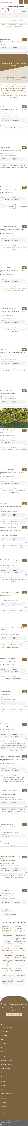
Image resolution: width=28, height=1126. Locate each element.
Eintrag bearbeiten (5, 1068)
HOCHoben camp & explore (8, 226)
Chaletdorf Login (6, 1113)
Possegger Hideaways (6, 824)
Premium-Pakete (5, 1076)
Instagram (3, 1106)
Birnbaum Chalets (5, 349)
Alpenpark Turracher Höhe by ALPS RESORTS (10, 857)
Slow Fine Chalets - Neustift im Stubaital (8, 976)
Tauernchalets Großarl (6, 390)
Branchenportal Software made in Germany (10, 1121)
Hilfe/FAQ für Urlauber (6, 1064)
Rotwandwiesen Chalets (20, 976)
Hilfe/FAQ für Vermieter (6, 1060)
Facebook (3, 1102)
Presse (2, 1039)
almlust (2, 106)
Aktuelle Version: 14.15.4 (5, 1124)
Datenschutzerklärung (6, 1093)
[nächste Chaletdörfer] (13, 910)
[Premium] (24, 923)
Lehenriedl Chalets (5, 691)
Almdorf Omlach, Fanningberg (8, 560)
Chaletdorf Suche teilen (10, 914)
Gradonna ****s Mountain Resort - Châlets (9, 791)
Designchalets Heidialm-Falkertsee (10, 756)
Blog (2, 1047)
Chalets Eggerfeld (5, 267)
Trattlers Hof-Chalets (6, 187)
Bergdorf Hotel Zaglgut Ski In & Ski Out (20, 956)
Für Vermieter (4, 1031)
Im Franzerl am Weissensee (8, 308)
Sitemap (3, 1051)
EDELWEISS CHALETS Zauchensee (10, 659)
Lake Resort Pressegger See (8, 430)
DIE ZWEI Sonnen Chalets (7, 936)
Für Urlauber (4, 1035)
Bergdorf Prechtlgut (5, 503)
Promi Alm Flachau (5, 724)
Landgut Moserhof (5, 39)
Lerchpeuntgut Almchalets (7, 890)
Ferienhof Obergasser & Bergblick (9, 592)
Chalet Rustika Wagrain (8, 956)
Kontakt (4, 1043)
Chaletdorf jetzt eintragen (14, 1014)
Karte (13, 11)
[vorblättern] (24, 31)
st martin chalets (4, 625)
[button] (2, 910)
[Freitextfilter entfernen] (21, 2)
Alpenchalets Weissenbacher (8, 527)
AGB (2, 1089)
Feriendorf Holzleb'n (5, 147)
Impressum (3, 1085)
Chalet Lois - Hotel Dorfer (7, 469)
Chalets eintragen (5, 1072)
